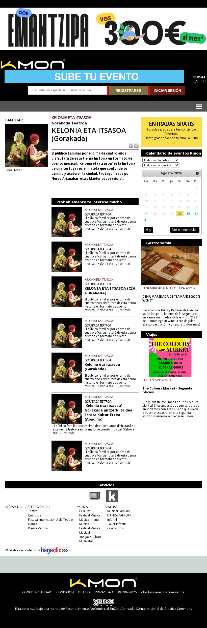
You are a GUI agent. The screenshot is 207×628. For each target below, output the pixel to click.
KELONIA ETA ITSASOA (99, 209)
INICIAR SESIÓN (167, 91)
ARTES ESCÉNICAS (37, 507)
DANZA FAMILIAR (119, 515)
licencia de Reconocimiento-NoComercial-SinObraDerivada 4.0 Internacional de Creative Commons (121, 609)
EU (203, 81)
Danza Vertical (38, 528)
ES (195, 81)
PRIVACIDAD (104, 592)
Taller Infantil (116, 524)
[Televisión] (95, 501)
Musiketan (86, 541)
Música (84, 524)
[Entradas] (112, 501)
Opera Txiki (115, 528)
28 (180, 213)
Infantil (112, 519)
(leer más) (124, 228)
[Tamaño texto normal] (130, 145)
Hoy (148, 230)
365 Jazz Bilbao (90, 537)
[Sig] (197, 173)
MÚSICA (82, 507)
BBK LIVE (85, 511)
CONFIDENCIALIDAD (36, 592)
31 (146, 220)
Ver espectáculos (184, 230)
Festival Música (89, 515)
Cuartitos (34, 515)
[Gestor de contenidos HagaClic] (54, 550)
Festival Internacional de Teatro (50, 519)
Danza (32, 524)
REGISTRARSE (128, 91)
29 (188, 213)
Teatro (33, 511)
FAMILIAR (111, 507)
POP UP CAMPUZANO (156, 380)
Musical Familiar (118, 511)
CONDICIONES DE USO (73, 592)
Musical (84, 532)
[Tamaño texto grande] (136, 145)
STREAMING (13, 507)
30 (196, 213)
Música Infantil (89, 519)
